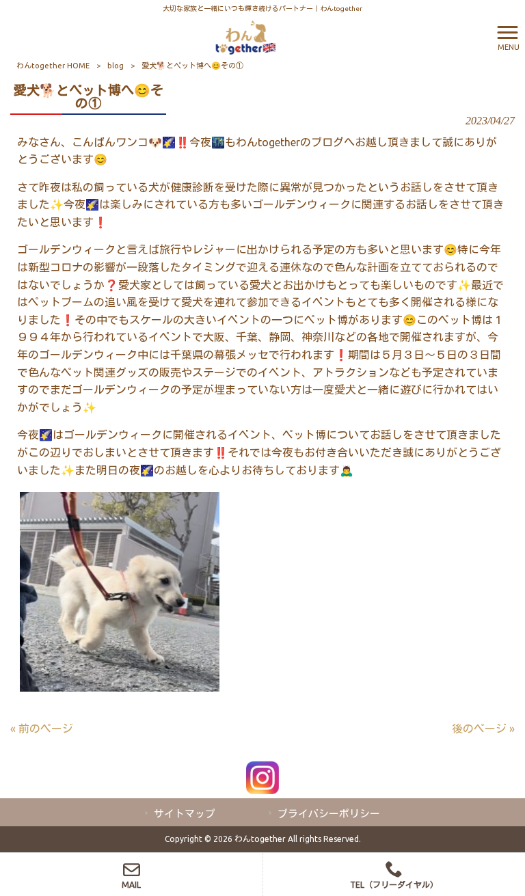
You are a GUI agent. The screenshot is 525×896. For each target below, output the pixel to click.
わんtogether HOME (53, 66)
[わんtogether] (245, 36)
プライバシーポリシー (329, 813)
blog (115, 66)
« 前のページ (41, 728)
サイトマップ (184, 813)
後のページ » (483, 728)
